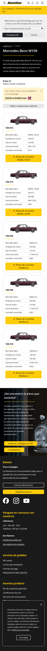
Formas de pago (10, 568)
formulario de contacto (13, 544)
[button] (4, 3)
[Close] (41, 91)
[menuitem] (7, 46)
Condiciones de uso (12, 592)
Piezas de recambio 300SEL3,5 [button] (24, 266)
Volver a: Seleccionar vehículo (23, 106)
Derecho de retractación (14, 596)
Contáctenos (14, 449)
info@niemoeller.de (12, 540)
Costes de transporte (13, 564)
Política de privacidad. (21, 630)
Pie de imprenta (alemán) (15, 588)
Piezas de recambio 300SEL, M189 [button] (24, 212)
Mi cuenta (7, 560)
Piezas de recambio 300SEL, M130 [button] (24, 158)
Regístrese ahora (23, 491)
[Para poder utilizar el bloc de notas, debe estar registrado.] (37, 3)
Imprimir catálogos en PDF (20, 443)
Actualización (13, 35)
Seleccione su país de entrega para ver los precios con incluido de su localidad (23, 22)
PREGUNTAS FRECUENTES (15, 572)
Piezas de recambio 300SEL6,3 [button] (24, 374)
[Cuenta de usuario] (32, 3)
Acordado (23, 637)
